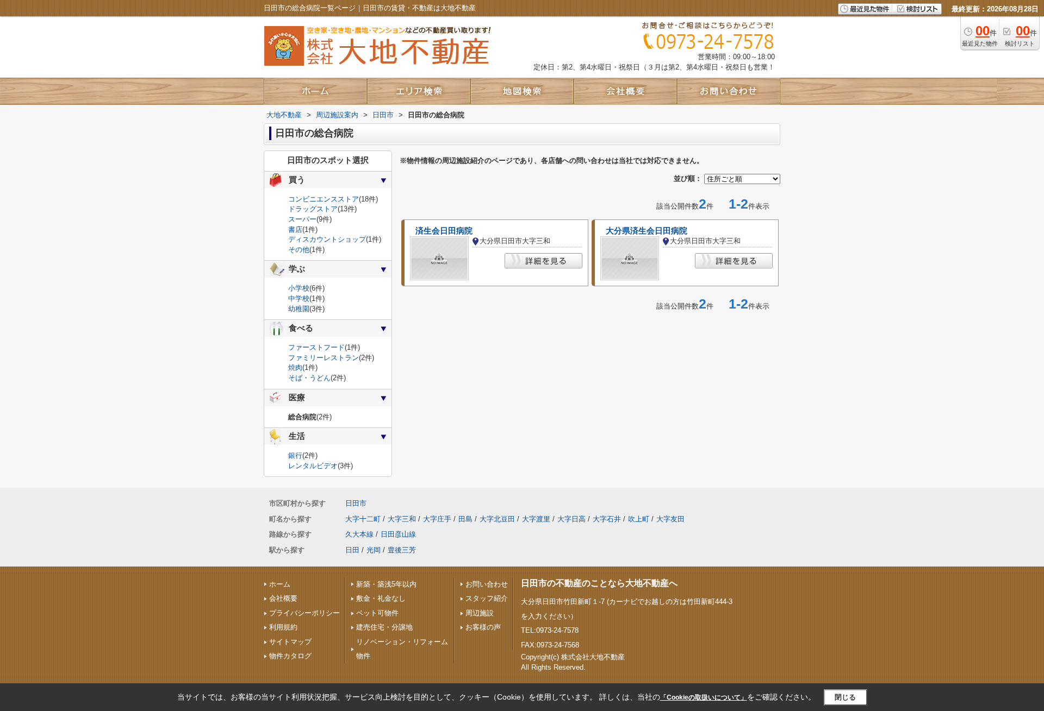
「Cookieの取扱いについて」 (703, 697)
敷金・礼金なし (381, 598)
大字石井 (607, 519)
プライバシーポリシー (304, 613)
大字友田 (670, 519)
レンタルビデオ (313, 466)
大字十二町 (363, 519)
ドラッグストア (313, 209)
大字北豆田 (497, 519)
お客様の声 (483, 627)
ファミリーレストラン (323, 358)
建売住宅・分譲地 (384, 627)
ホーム (279, 584)
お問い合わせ (486, 584)
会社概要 (283, 598)
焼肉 (295, 367)
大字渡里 (536, 519)
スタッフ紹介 (486, 598)
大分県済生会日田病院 (646, 230)
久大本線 (359, 534)
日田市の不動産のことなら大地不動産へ (599, 583)
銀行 (295, 455)
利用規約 (283, 627)
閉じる (845, 697)
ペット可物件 (377, 613)
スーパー (302, 219)
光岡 (373, 550)
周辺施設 (479, 613)
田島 (465, 519)
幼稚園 (298, 309)
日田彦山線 (398, 534)
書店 (295, 229)
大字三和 (402, 519)
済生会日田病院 (444, 230)
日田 (352, 550)
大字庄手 (437, 519)
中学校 (298, 298)
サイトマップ (290, 642)
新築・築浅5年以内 (386, 584)
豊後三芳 (402, 550)
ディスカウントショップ (327, 239)
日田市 (355, 503)
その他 (298, 250)
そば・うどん (309, 378)
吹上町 (638, 519)
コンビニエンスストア (323, 199)
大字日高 (571, 519)
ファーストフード (316, 347)
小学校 (298, 288)
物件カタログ (290, 656)
